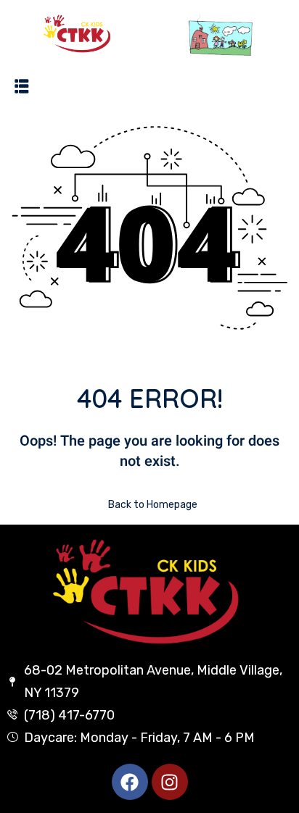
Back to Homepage (152, 505)
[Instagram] (170, 782)
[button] (22, 85)
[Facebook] (130, 782)
